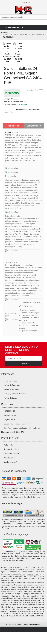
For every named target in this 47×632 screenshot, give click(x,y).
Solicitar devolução (11, 462)
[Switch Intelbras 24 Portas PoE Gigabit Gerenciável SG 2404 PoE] (7, 52)
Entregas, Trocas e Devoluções (15, 394)
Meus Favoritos (9, 458)
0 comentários (21, 109)
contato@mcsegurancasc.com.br (16, 424)
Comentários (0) (34, 126)
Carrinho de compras (11, 454)
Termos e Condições (11, 389)
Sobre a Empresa (10, 381)
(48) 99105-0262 (10, 415)
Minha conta (8, 445)
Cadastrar (25, 363)
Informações (13, 126)
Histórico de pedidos (11, 449)
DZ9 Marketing (35, 624)
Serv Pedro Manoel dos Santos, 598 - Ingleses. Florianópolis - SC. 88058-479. (20, 430)
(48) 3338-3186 (9, 411)
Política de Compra (11, 398)
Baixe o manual (11, 132)
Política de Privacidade (12, 385)
